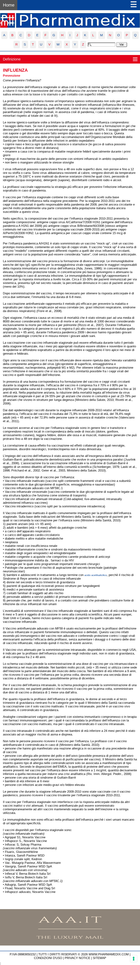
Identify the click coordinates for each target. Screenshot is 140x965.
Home (8, 5)
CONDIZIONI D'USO (48, 958)
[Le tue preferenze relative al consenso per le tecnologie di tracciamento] (133, 958)
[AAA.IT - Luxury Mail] (70, 944)
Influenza (15, 70)
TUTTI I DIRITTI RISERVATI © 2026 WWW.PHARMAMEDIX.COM (83, 954)
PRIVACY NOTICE (77, 958)
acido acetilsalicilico (95, 575)
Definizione (12, 59)
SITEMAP (99, 958)
